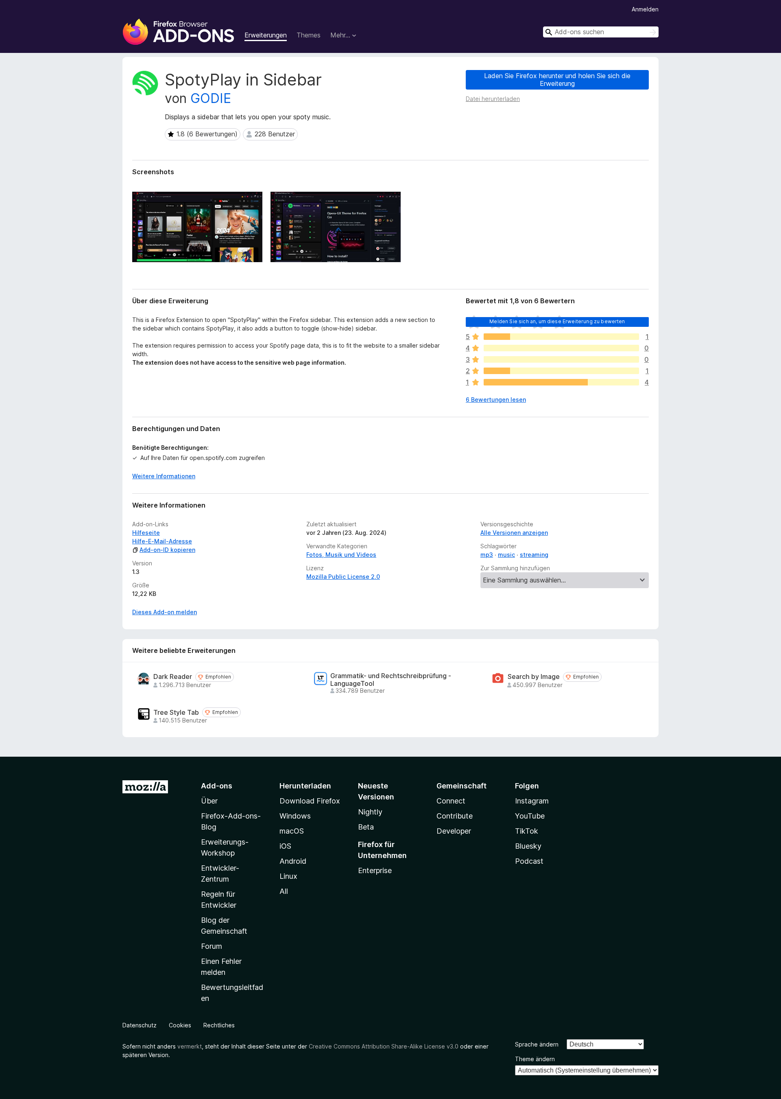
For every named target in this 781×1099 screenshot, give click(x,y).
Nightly (370, 812)
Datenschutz (139, 1025)
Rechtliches (219, 1025)
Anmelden (645, 9)
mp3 (486, 554)
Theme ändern (535, 1058)
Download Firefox (309, 801)
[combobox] (601, 31)
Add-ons (216, 786)
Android (292, 861)
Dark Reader (172, 677)
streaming (534, 554)
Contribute (454, 816)
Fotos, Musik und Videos (341, 554)
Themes (309, 35)
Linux (288, 876)
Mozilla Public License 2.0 (343, 576)
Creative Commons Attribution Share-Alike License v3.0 (383, 1046)
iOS (285, 846)
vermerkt (189, 1046)
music (506, 554)
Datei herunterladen (493, 98)
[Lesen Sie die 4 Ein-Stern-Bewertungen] (561, 382)
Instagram (532, 801)
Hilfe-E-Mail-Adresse (162, 541)
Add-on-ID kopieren (167, 549)
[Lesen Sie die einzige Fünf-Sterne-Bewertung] (561, 336)
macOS (291, 831)
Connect (450, 801)
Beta (366, 827)
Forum (211, 946)
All (283, 891)
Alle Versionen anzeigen (514, 532)
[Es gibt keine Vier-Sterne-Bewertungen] (561, 348)
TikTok (526, 831)
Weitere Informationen (163, 476)
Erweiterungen (265, 35)
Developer (453, 831)
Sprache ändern (536, 1044)
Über (209, 801)
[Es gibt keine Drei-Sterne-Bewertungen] (561, 359)
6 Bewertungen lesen (496, 399)
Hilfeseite (146, 532)
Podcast (529, 861)
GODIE (210, 98)
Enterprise (375, 870)
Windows (295, 816)
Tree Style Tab (176, 712)
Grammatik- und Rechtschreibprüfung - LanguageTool (390, 679)
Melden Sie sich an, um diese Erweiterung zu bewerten (557, 321)
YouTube (530, 816)
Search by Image (534, 677)
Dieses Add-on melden (164, 612)
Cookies (180, 1025)
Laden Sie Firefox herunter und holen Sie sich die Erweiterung (557, 80)
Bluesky (528, 846)
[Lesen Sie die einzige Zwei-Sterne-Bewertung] (561, 371)
